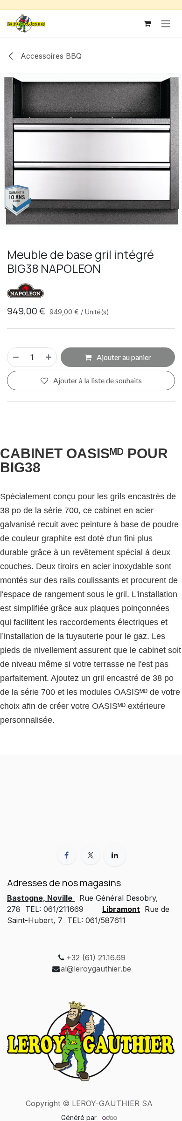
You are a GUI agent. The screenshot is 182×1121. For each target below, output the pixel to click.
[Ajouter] (49, 357)
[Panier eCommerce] (147, 23)
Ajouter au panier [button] (123, 357)
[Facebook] (66, 855)
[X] (90, 855)
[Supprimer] (15, 357)
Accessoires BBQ (50, 56)
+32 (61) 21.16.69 (96, 957)
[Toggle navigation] (165, 23)
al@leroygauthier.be (96, 968)
